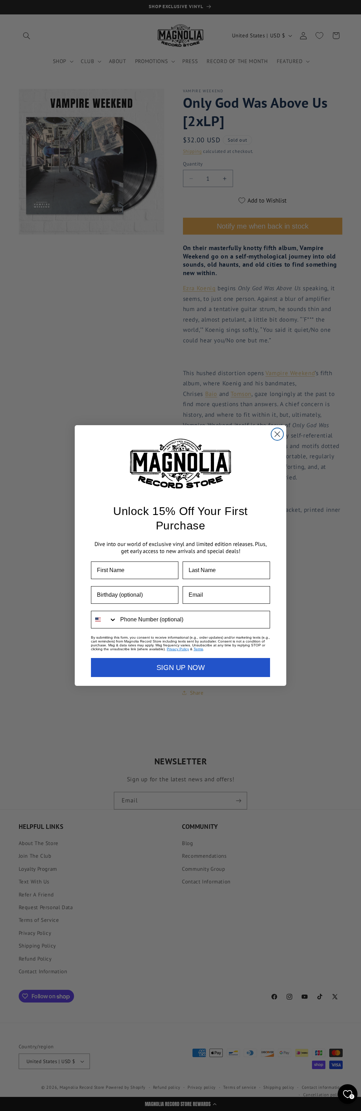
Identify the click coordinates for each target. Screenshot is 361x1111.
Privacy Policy (178, 649)
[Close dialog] (277, 434)
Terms (198, 649)
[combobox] (104, 619)
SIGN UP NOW (181, 667)
